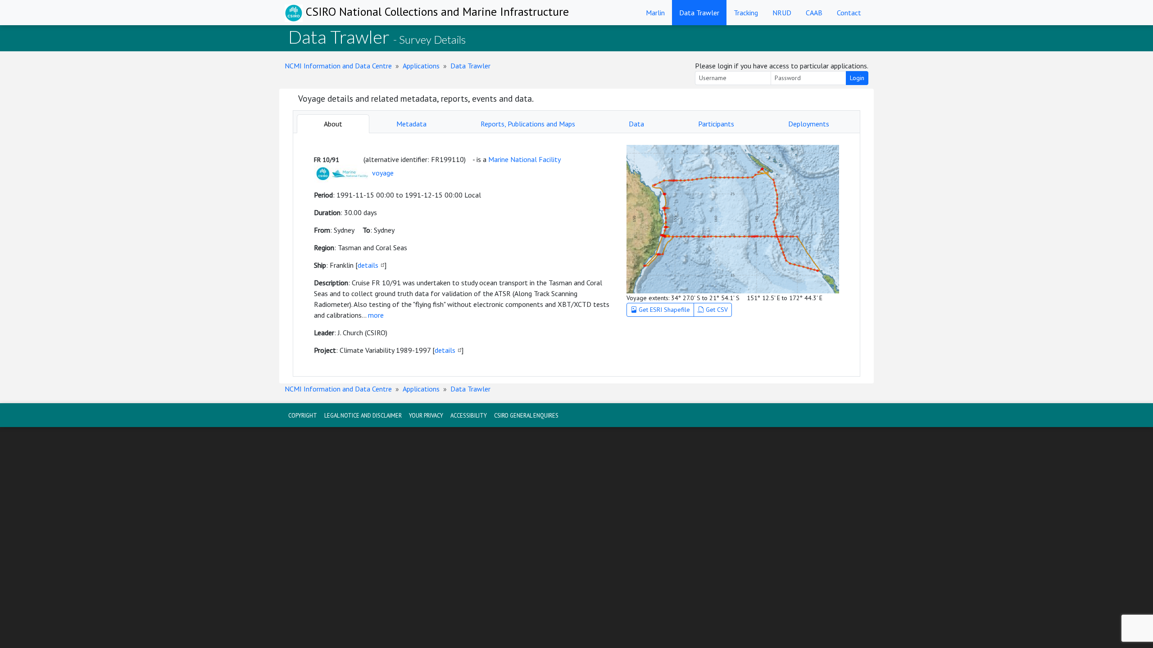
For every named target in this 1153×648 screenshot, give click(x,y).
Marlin (655, 12)
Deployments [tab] (808, 123)
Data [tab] (636, 123)
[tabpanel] (576, 254)
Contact (849, 12)
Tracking (746, 12)
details (368, 265)
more (376, 315)
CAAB (814, 12)
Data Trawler (699, 12)
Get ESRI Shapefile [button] (663, 310)
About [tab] (333, 123)
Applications (421, 65)
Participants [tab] (716, 123)
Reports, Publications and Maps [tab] (528, 123)
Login (857, 78)
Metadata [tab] (411, 123)
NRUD (781, 12)
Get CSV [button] (716, 310)
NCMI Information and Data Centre (338, 65)
